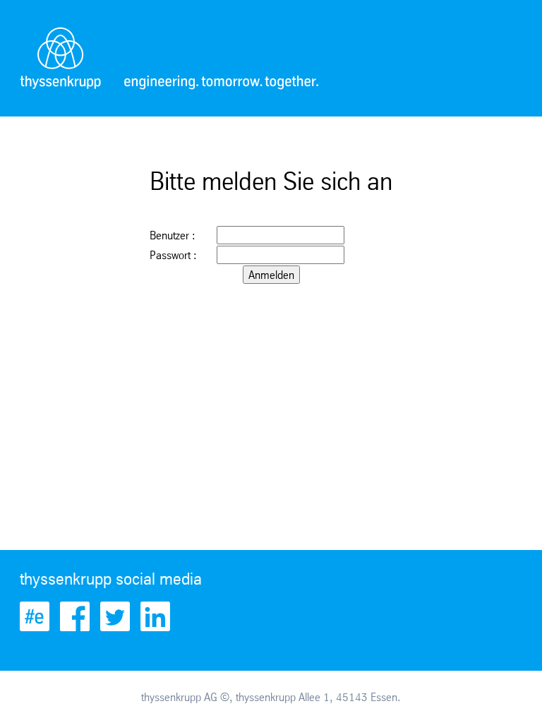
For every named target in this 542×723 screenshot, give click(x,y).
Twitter (115, 616)
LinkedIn (155, 616)
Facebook (75, 616)
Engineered (34, 616)
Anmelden (271, 275)
